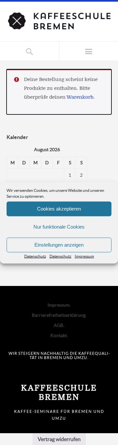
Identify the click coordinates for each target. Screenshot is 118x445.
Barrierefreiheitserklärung (59, 315)
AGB (58, 325)
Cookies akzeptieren (59, 209)
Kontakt (58, 335)
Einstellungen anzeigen (59, 245)
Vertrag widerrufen (59, 439)
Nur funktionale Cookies (59, 227)
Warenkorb (80, 97)
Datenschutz (35, 256)
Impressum (84, 256)
